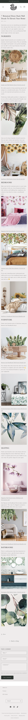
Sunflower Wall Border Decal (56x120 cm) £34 (13, 179)
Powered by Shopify (16, 713)
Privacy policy (7, 715)
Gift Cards (5, 694)
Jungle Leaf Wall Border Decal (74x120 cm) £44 (13, 85)
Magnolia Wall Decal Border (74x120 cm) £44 (12, 231)
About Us (5, 687)
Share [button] (4, 634)
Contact (4, 691)
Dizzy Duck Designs (8, 713)
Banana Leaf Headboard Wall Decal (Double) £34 (13, 544)
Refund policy (24, 713)
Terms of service (14, 715)
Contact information (15, 717)
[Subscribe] (20, 701)
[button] (3, 7)
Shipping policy (22, 715)
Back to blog (15, 641)
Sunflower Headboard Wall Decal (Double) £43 (13, 316)
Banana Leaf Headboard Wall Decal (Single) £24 (13, 362)
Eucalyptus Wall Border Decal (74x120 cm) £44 (13, 592)
